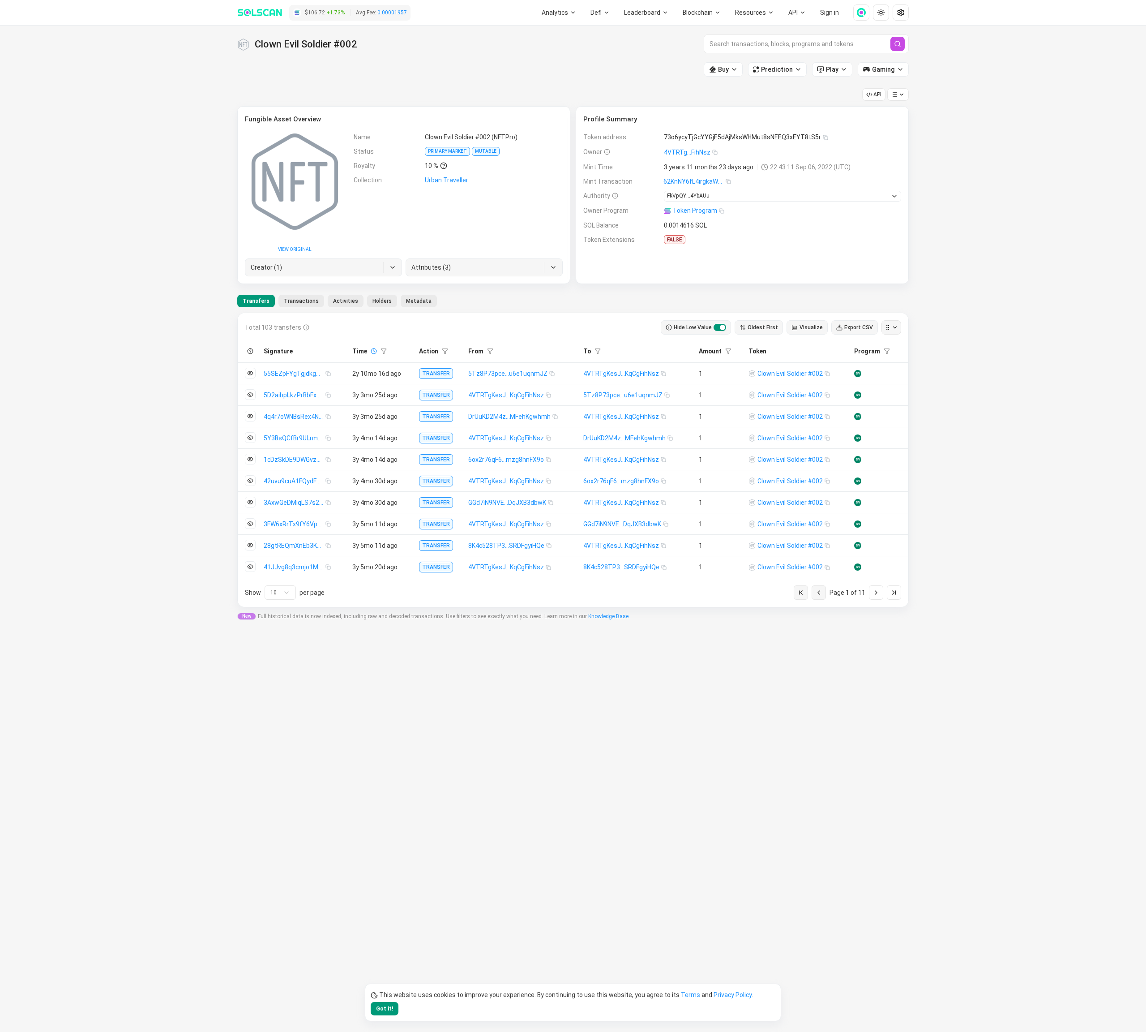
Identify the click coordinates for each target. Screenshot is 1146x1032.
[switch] (720, 327)
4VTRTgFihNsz (687, 152)
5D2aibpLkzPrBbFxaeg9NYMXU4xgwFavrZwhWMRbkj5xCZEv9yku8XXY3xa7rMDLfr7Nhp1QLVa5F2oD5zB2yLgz (294, 395)
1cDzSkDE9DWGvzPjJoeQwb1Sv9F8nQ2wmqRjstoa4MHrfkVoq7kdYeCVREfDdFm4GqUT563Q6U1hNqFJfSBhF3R (294, 459)
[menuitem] (559, 12)
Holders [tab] (382, 301)
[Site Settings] (901, 12)
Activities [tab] (345, 301)
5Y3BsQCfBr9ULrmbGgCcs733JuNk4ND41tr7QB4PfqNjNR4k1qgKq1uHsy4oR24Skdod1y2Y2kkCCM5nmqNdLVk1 (294, 438)
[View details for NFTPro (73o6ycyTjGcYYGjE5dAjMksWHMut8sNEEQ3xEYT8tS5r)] (752, 373)
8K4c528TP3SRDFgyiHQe (506, 545)
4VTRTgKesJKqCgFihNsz (621, 373)
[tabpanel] (573, 460)
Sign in (829, 12)
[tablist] (337, 301)
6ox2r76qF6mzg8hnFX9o (506, 459)
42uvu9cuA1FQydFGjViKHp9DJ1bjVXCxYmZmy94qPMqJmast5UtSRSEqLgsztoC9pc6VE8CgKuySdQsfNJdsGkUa (294, 481)
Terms (690, 994)
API (877, 94)
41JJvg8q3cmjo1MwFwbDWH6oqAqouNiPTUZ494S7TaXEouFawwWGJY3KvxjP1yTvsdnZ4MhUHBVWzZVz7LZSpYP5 (294, 567)
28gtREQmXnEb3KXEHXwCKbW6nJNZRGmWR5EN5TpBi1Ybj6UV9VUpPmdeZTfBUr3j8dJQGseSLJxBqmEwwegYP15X (294, 545)
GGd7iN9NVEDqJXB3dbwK (507, 502)
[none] (857, 12)
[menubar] (702, 13)
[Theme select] (881, 12)
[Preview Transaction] (250, 373)
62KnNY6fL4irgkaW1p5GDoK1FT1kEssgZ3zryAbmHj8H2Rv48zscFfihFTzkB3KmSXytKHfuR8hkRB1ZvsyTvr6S (694, 181)
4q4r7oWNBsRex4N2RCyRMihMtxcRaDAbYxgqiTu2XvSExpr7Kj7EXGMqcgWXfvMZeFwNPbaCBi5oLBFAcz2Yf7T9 (294, 416)
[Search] (897, 44)
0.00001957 (392, 12)
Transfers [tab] (256, 301)
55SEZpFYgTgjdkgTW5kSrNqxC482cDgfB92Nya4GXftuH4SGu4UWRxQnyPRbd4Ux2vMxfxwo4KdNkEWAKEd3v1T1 (294, 373)
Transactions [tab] (301, 301)
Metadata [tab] (419, 301)
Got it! (384, 1009)
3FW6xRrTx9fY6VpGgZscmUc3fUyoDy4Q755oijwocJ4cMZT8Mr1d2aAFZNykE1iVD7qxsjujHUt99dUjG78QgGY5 (294, 524)
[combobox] (280, 592)
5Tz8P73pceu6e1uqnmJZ (507, 373)
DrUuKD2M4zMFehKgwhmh (509, 416)
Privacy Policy (733, 994)
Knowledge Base (608, 616)
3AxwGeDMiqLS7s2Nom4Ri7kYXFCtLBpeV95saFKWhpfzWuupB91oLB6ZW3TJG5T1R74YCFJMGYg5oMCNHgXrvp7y (294, 502)
